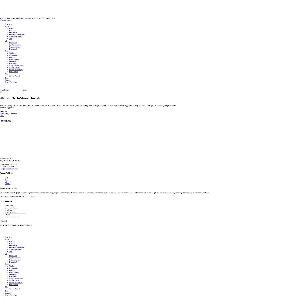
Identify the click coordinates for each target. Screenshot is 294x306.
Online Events (14, 281)
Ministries (12, 274)
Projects (12, 270)
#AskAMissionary (16, 283)
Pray (6, 180)
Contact (7, 293)
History (12, 243)
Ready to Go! (14, 262)
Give (2, 116)
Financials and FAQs (16, 247)
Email (7, 215)
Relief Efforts (14, 272)
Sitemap (7, 184)
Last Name (9, 210)
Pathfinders (13, 256)
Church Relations (15, 250)
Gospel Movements (16, 278)
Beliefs (11, 241)
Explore (7, 264)
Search (25, 90)
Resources (13, 276)
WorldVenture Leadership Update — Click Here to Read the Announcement (27, 18)
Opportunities (14, 268)
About (7, 239)
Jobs (10, 252)
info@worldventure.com (9, 169)
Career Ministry (15, 260)
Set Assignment (14, 258)
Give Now (8, 237)
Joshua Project (14, 289)
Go (6, 182)
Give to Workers (11, 295)
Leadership (13, 245)
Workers (12, 266)
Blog (6, 291)
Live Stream (13, 285)
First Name (9, 206)
